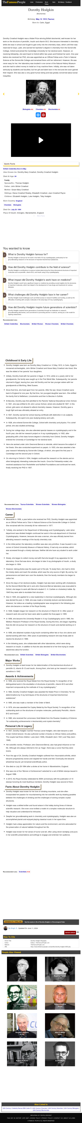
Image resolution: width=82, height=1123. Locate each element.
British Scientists (26, 655)
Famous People (34, 1121)
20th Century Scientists (55, 1108)
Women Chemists (52, 324)
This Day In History (14, 1118)
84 (15, 176)
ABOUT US (67, 1118)
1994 (19, 209)
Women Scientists (43, 504)
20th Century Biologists (71, 1108)
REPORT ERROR (70, 932)
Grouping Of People (38, 1115)
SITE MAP (26, 1118)
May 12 (39, 19)
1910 (45, 19)
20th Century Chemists (39, 1108)
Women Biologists (59, 504)
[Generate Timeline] (13, 922)
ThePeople (13, 2)
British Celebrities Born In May (14, 169)
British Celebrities (11, 324)
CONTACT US (58, 1118)
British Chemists (67, 324)
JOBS (73, 1118)
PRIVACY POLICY (47, 1118)
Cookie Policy (35, 1118)
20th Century (7, 1108)
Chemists (39, 109)
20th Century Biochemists (41, 1110)
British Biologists (42, 655)
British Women (37, 324)
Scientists (22, 872)
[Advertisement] (39, 29)
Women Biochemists (14, 509)
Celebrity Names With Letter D (21, 1108)
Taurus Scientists (27, 504)
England (19, 201)
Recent (49, 1115)
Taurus (51, 19)
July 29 (14, 209)
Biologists (26, 109)
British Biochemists (58, 655)
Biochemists (53, 109)
